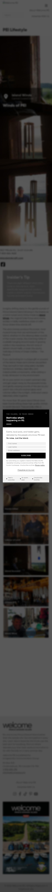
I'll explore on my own (26, 470)
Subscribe (26, 455)
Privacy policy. (40, 465)
